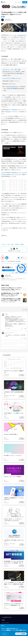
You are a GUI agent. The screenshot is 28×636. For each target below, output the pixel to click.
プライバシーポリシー (6, 622)
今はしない (5, 633)
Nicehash (14, 109)
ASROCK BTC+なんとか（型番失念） (12, 71)
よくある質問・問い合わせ (6, 617)
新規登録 (24, 2)
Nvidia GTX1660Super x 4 (12, 86)
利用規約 (3, 620)
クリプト (3, 10)
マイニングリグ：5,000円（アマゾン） (12, 78)
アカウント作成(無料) (20, 633)
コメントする (23, 347)
